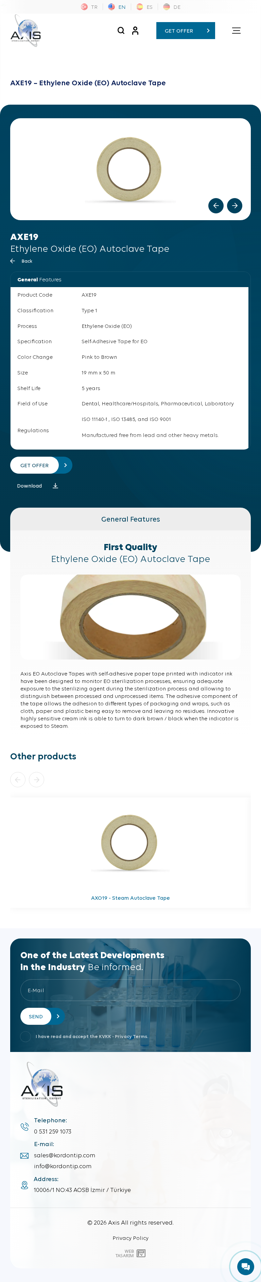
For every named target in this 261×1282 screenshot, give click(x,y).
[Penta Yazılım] (142, 1253)
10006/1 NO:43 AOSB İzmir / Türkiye (82, 1190)
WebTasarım (125, 1253)
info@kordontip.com (63, 1166)
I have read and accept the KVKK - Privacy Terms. (92, 1036)
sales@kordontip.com (64, 1155)
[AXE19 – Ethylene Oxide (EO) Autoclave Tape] (120, 30)
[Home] (25, 31)
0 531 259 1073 (52, 1131)
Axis (114, 1222)
